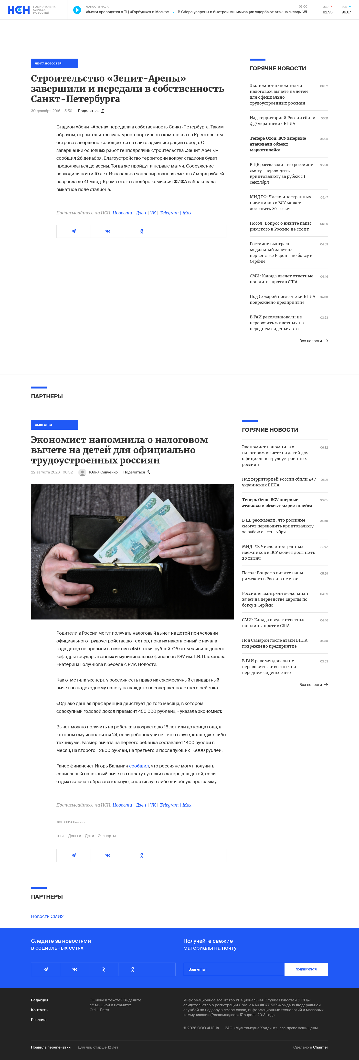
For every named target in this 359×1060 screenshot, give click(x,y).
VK (153, 213)
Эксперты (107, 835)
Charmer (320, 1047)
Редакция (39, 1000)
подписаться (306, 969)
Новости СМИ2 (47, 916)
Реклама (38, 1019)
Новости (122, 213)
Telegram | (171, 213)
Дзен (141, 213)
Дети (89, 835)
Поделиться (88, 110)
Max (187, 213)
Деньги (74, 835)
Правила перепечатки (51, 1047)
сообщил (139, 766)
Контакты (39, 1010)
